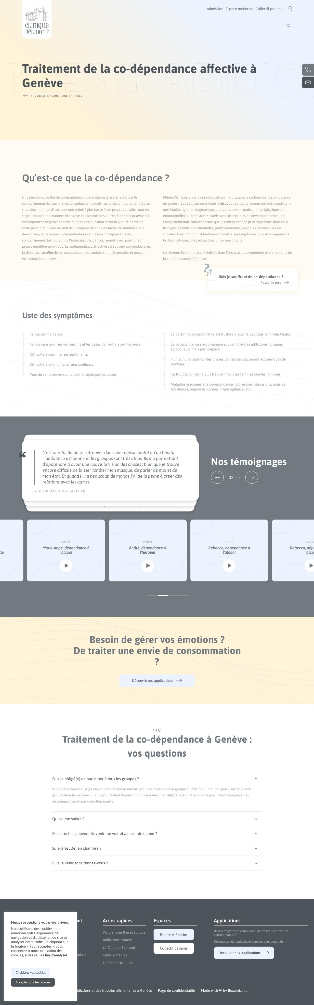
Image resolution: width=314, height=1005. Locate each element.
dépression (243, 384)
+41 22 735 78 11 (308, 70)
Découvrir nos (240, 953)
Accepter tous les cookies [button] (33, 982)
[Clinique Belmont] (37, 19)
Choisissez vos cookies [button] (31, 972)
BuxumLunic (237, 990)
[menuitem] (215, 8)
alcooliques (229, 203)
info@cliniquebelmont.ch (308, 82)
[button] (217, 477)
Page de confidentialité (176, 990)
